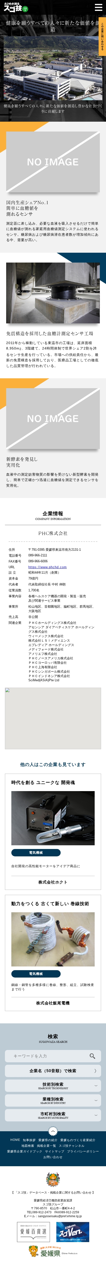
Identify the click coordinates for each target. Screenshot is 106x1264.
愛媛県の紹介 (48, 1140)
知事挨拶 (29, 1140)
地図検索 (27, 1146)
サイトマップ (54, 1151)
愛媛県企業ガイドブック (24, 1151)
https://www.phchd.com (47, 567)
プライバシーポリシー (83, 1151)
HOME (15, 1140)
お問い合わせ (53, 1157)
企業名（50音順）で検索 (53, 1071)
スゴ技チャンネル (72, 1146)
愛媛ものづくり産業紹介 (78, 1140)
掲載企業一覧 (46, 1146)
